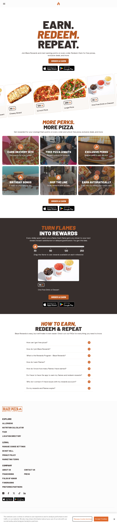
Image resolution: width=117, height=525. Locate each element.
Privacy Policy (9, 455)
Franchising (8, 474)
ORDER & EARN (58, 61)
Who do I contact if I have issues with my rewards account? (51, 382)
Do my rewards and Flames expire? (41, 388)
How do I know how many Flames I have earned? (46, 368)
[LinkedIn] (25, 493)
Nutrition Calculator (13, 427)
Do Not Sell (7, 451)
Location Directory (11, 436)
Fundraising (8, 483)
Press (27, 474)
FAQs (4, 432)
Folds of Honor (9, 478)
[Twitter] (14, 493)
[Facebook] (8, 493)
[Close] (114, 519)
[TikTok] (19, 493)
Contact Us (29, 470)
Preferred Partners (12, 487)
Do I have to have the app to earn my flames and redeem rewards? (54, 375)
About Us (6, 470)
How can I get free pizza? (37, 342)
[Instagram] (3, 493)
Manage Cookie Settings (13, 446)
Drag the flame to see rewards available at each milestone (58, 254)
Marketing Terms (10, 459)
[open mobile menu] (4, 3)
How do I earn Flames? (36, 362)
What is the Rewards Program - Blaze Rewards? (46, 355)
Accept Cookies (101, 519)
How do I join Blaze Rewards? (38, 349)
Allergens (7, 423)
